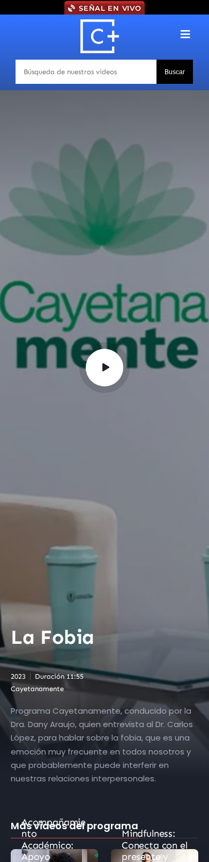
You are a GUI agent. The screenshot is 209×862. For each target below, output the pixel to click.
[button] (186, 34)
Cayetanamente (37, 689)
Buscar (175, 72)
